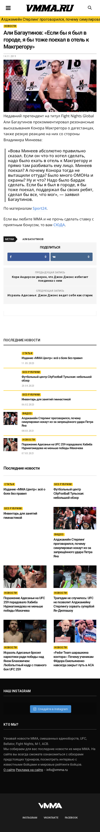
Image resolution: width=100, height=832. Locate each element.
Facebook (71, 817)
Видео (27, 413)
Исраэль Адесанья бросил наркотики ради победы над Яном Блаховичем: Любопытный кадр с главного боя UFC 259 (25, 661)
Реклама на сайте (29, 770)
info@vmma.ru (57, 770)
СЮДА (59, 224)
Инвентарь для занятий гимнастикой (46, 399)
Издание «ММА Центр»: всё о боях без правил (52, 358)
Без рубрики (31, 372)
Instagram (30, 817)
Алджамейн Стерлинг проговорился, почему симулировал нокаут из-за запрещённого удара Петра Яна (50, 19)
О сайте (9, 770)
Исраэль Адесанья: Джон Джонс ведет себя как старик (50, 295)
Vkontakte (51, 817)
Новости (10, 26)
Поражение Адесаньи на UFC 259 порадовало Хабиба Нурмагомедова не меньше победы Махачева (57, 446)
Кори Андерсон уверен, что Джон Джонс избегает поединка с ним (50, 278)
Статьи (27, 353)
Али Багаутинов (33, 239)
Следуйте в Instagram (53, 709)
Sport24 (40, 208)
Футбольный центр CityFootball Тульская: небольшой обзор (68, 494)
